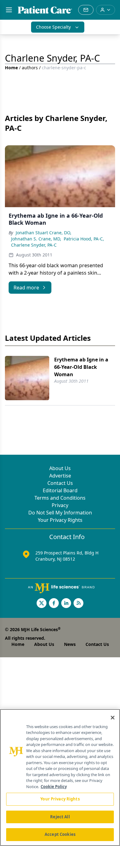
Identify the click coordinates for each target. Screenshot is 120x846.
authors (30, 67)
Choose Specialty (53, 27)
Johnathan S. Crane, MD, (36, 239)
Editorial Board (60, 490)
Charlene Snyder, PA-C (34, 245)
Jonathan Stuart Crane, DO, (43, 233)
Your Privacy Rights (60, 520)
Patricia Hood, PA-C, (84, 239)
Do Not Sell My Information (60, 512)
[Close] (112, 717)
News (70, 644)
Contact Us (60, 483)
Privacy (60, 505)
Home (11, 67)
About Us (60, 468)
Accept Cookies (60, 834)
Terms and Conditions (60, 497)
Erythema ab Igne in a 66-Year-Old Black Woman (81, 367)
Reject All (60, 817)
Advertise (60, 475)
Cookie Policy (54, 786)
